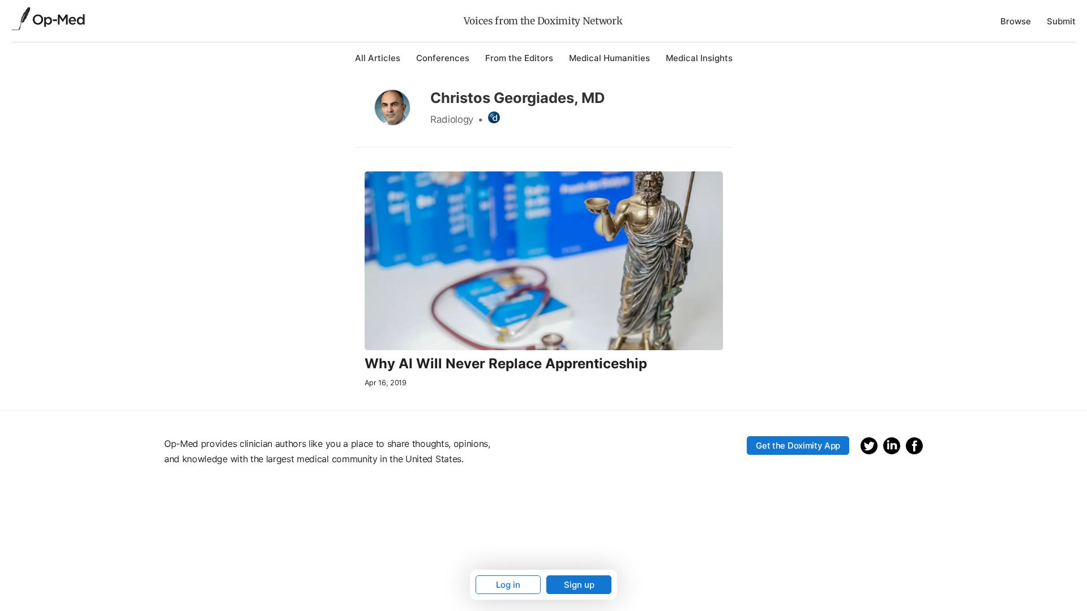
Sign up (579, 584)
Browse (1015, 21)
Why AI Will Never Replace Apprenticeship (506, 364)
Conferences (442, 58)
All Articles (377, 58)
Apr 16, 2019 (385, 382)
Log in (508, 584)
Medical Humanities (609, 58)
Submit (1061, 21)
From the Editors (519, 58)
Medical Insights (699, 58)
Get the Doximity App (798, 445)
